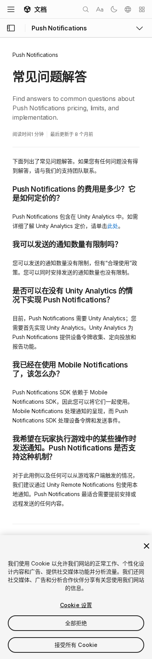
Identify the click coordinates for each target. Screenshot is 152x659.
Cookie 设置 (76, 605)
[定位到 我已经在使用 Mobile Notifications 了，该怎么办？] (7, 364)
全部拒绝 (76, 623)
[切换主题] (113, 9)
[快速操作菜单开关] (141, 9)
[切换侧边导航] (11, 28)
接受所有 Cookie (76, 644)
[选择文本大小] (99, 9)
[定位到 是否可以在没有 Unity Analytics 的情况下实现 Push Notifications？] (7, 290)
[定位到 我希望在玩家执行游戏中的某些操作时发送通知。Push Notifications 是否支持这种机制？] (7, 438)
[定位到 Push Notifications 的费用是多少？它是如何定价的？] (7, 189)
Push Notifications (35, 54)
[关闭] (146, 546)
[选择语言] (127, 9)
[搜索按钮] (85, 9)
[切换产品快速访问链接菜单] (139, 28)
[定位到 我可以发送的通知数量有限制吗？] (7, 244)
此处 (112, 226)
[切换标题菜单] (11, 9)
